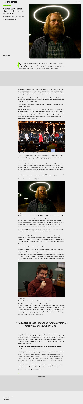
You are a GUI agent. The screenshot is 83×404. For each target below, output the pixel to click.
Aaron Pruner (7, 55)
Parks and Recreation (23, 94)
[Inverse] (12, 2)
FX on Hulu (35, 109)
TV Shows (6, 399)
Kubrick (28, 106)
